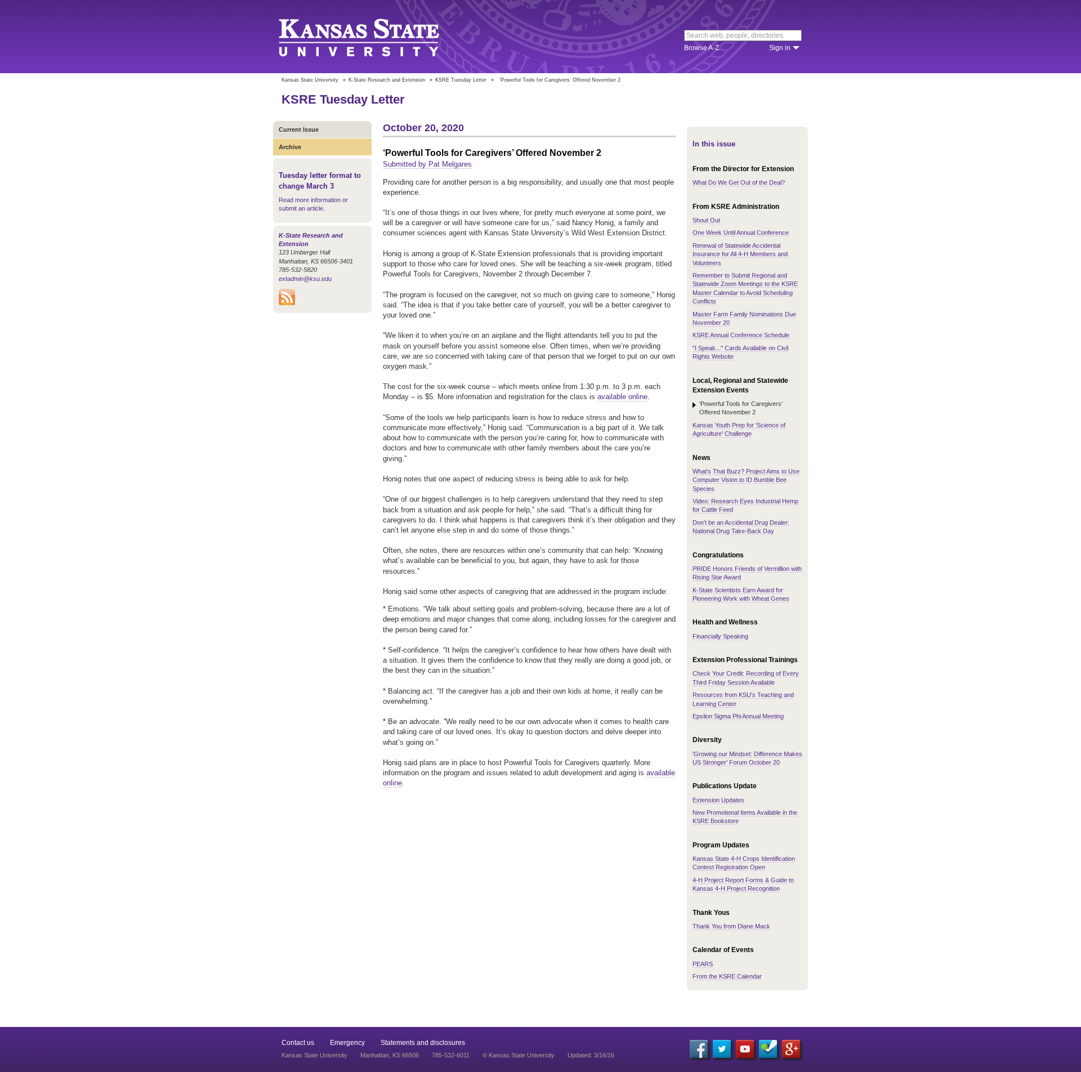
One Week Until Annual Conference (741, 232)
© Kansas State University (519, 1055)
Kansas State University (373, 36)
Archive (290, 147)
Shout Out (706, 220)
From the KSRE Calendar (727, 976)
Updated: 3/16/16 (591, 1055)
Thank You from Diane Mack (731, 926)
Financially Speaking (720, 636)
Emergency (347, 1043)
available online (622, 396)
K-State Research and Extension (387, 80)
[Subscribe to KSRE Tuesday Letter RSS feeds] (287, 303)
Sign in (779, 48)
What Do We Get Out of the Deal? (739, 182)
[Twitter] (722, 1049)
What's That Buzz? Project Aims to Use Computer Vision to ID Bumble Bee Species (746, 480)
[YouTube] (745, 1049)
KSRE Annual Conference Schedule (741, 335)
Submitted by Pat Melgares (427, 164)
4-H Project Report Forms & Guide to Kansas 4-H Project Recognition (743, 884)
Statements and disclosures (423, 1043)
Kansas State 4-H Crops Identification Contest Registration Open (744, 862)
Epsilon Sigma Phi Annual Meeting (738, 716)
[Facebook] (699, 1049)
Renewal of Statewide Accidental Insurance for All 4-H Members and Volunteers (740, 254)
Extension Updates (718, 800)
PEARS (703, 964)
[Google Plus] (791, 1049)
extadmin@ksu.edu (305, 278)
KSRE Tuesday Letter (460, 80)
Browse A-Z (701, 48)
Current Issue (299, 129)
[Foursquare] (768, 1049)
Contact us (298, 1043)
